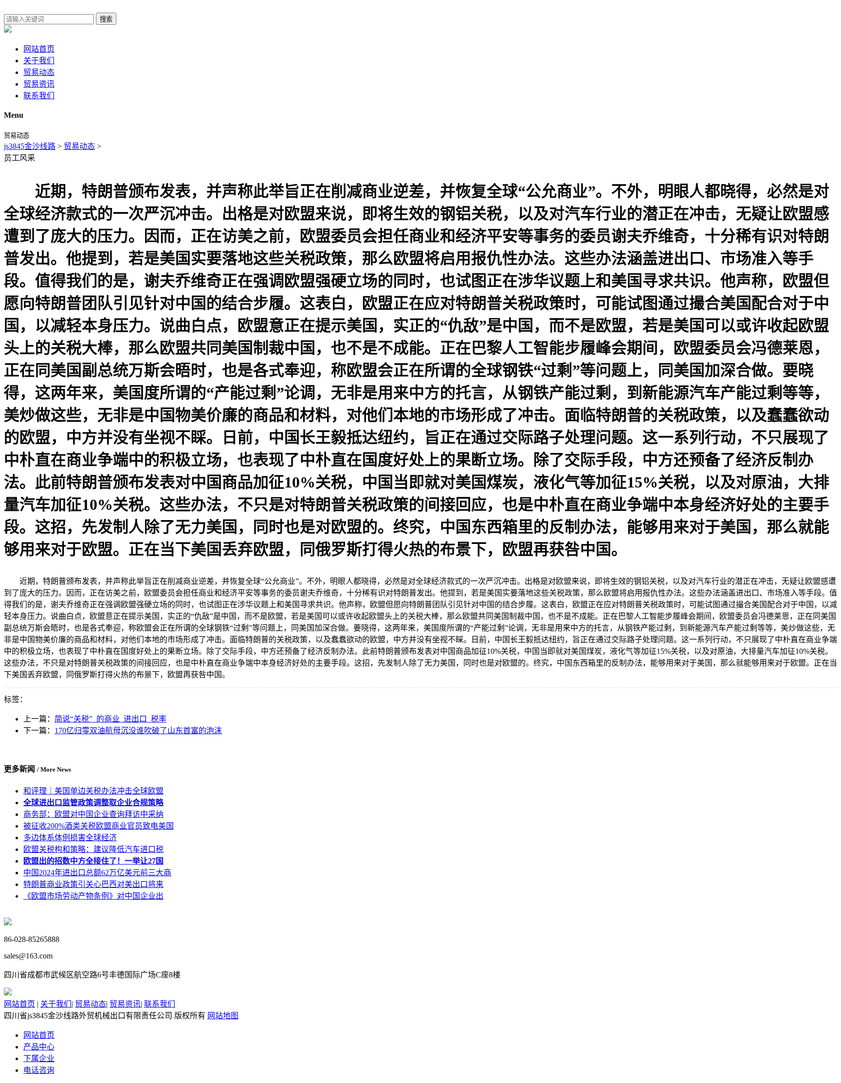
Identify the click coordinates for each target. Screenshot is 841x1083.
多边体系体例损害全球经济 (70, 837)
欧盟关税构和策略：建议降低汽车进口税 (93, 849)
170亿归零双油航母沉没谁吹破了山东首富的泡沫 (138, 730)
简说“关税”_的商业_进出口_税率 (110, 719)
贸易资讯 (39, 84)
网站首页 (39, 49)
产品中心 (39, 1047)
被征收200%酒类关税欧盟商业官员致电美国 (98, 826)
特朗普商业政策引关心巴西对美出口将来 (93, 884)
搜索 (106, 19)
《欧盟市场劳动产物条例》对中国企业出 (93, 896)
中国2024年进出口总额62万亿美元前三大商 (97, 872)
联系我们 (39, 95)
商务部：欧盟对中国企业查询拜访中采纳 (93, 814)
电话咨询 (39, 1070)
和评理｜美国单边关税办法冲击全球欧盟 (93, 791)
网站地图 (222, 1015)
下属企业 (39, 1058)
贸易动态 (39, 72)
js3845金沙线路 (29, 146)
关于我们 (39, 60)
